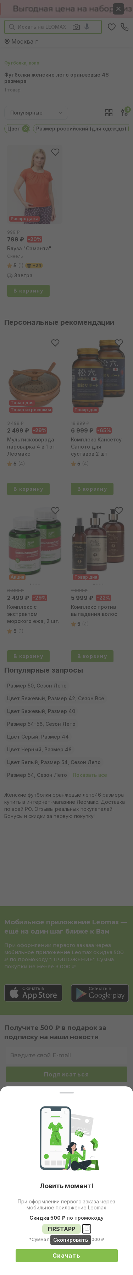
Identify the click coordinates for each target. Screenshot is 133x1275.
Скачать (66, 1255)
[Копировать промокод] (86, 1229)
